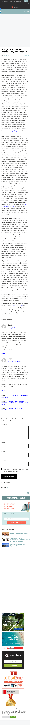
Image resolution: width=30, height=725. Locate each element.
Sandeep (11, 325)
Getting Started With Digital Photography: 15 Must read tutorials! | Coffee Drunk (14, 402)
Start (26, 1)
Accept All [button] (13, 716)
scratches (10, 153)
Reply (3, 353)
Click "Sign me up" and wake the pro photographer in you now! (15, 514)
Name (3, 442)
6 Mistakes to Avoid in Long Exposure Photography (17, 545)
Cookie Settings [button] (6, 716)
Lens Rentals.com (18, 305)
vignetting (14, 131)
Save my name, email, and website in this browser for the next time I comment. (16, 470)
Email (3, 451)
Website (3, 460)
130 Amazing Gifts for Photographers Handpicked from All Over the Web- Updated (20, 539)
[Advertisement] (15, 29)
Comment (4, 424)
